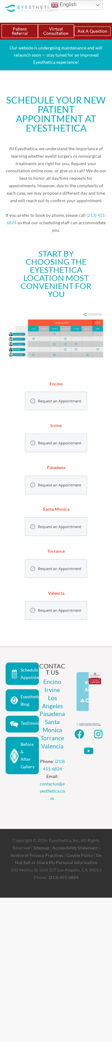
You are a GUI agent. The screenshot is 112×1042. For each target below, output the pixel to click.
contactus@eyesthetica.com (52, 791)
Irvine (52, 689)
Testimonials (30, 723)
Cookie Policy (79, 855)
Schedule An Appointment (30, 673)
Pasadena (52, 713)
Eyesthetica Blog (30, 700)
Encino (52, 681)
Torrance (52, 738)
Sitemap (41, 847)
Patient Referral (20, 31)
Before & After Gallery (28, 755)
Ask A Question (92, 31)
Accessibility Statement (75, 847)
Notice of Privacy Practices (37, 855)
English (67, 4)
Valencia (52, 746)
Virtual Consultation (55, 31)
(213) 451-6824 (63, 877)
